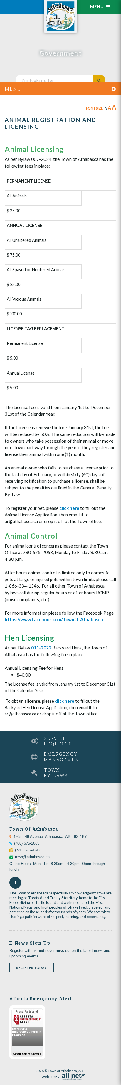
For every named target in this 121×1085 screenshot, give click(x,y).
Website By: (50, 1076)
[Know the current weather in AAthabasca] (21, 4)
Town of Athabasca (60, 16)
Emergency (63, 757)
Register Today (31, 968)
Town (56, 772)
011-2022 (41, 647)
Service (58, 741)
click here (69, 508)
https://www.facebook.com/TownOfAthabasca (54, 619)
